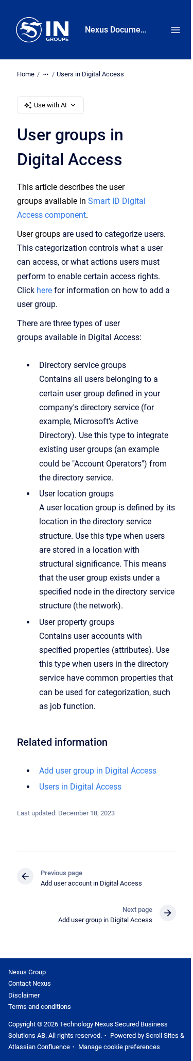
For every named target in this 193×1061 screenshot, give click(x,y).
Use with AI (50, 105)
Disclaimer (24, 995)
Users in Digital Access (90, 74)
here (44, 290)
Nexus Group (27, 972)
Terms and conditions (39, 1006)
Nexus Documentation (117, 30)
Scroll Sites (162, 1035)
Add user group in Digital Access (97, 771)
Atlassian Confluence (39, 1047)
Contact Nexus (29, 983)
